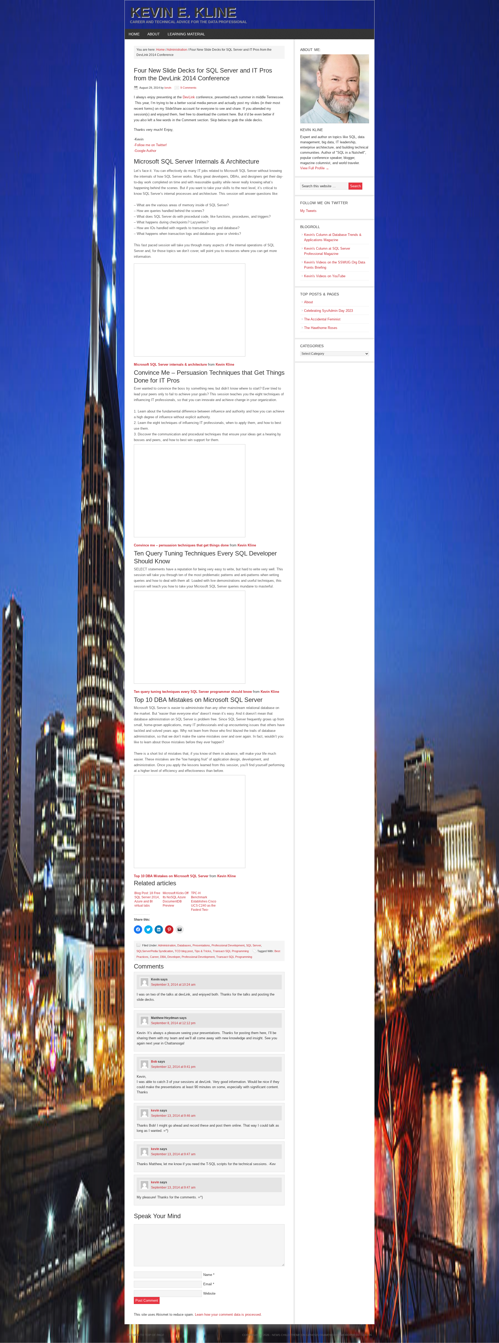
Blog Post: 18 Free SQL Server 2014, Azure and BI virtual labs (147, 899)
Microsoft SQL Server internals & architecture (170, 364)
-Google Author (145, 151)
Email (207, 1284)
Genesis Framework (322, 1334)
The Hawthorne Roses (320, 328)
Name (207, 1275)
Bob (154, 1061)
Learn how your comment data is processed (228, 1314)
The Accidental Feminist (322, 319)
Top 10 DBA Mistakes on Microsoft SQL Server (171, 876)
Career (154, 956)
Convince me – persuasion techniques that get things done (181, 545)
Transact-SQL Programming (231, 951)
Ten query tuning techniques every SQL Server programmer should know (193, 692)
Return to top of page (145, 1334)
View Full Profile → (314, 168)
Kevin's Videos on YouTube (324, 276)
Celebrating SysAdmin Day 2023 (328, 311)
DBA (163, 956)
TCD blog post (184, 951)
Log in (367, 1334)
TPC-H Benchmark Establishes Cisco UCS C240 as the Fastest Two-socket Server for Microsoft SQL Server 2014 (203, 901)
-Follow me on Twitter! (150, 145)
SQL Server (253, 945)
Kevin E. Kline (183, 12)
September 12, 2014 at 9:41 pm (173, 1067)
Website (209, 1293)
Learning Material (184, 34)
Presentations (201, 945)
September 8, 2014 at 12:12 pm (173, 1023)
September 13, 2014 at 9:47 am (173, 1154)
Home (134, 34)
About (151, 34)
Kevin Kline (225, 364)
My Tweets (308, 211)
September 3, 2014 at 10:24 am (173, 984)
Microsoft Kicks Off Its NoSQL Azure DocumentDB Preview (175, 899)
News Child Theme (286, 1334)
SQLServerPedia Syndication (154, 951)
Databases (184, 945)
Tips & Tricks (202, 951)
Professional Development (228, 945)
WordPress (350, 1334)
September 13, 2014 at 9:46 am (173, 1116)
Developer (173, 956)
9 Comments (188, 87)
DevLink (189, 97)
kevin (168, 87)
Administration (167, 945)
